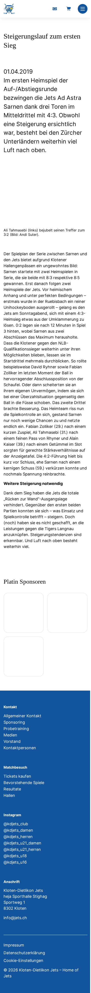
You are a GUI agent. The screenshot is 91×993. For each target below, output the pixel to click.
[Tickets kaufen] (54, 9)
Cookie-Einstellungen (23, 960)
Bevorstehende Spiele (24, 782)
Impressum (14, 945)
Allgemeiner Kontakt (22, 716)
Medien (10, 735)
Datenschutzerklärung (24, 952)
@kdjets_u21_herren (22, 849)
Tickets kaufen (17, 776)
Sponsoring (14, 722)
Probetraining (16, 728)
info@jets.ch (15, 917)
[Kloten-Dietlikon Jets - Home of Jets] (9, 9)
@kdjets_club (16, 824)
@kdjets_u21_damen (22, 843)
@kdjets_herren (18, 836)
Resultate (12, 789)
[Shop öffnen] (69, 9)
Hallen (9, 795)
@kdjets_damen (18, 830)
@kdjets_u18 (15, 855)
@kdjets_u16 (15, 862)
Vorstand (12, 741)
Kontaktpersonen (20, 747)
